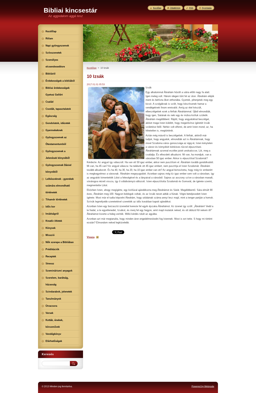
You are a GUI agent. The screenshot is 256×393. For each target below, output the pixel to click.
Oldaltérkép (175, 8)
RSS (191, 8)
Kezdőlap (92, 68)
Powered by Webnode (203, 386)
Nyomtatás (207, 8)
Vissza (90, 237)
